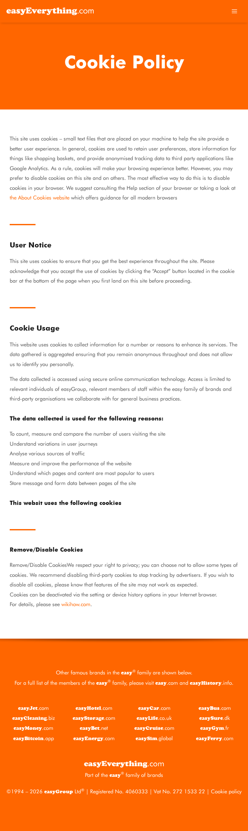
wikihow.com (75, 604)
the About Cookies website (39, 197)
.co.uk (154, 718)
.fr (214, 728)
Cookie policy (226, 791)
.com (166, 683)
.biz (33, 718)
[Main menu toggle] (234, 11)
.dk (214, 718)
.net (94, 728)
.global (154, 738)
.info (211, 683)
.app (33, 738)
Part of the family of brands (124, 775)
